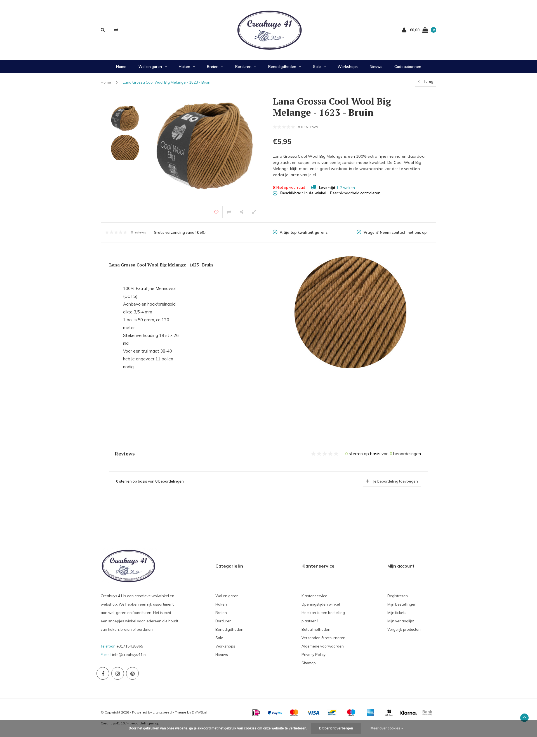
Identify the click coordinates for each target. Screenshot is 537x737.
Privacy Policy (314, 654)
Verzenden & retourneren (323, 638)
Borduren (243, 66)
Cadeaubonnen (407, 66)
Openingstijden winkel (321, 604)
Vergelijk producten (404, 629)
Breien (212, 66)
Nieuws (376, 66)
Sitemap (309, 663)
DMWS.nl (199, 712)
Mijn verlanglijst (400, 621)
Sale (317, 66)
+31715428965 (129, 646)
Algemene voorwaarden (323, 646)
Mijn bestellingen (401, 604)
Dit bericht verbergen (336, 728)
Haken (184, 66)
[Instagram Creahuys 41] (117, 673)
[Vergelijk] (116, 29)
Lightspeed (162, 712)
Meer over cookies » (387, 728)
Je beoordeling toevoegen (395, 481)
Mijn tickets (396, 612)
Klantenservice (314, 596)
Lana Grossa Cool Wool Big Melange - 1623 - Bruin (166, 82)
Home (121, 66)
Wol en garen (150, 66)
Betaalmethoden (316, 629)
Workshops (348, 66)
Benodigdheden (282, 66)
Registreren (397, 596)
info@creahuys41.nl (129, 654)
